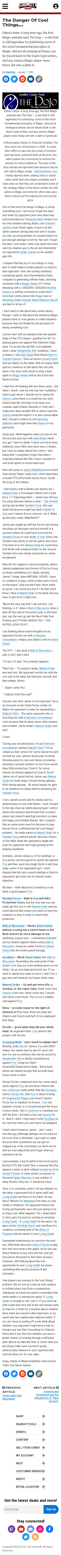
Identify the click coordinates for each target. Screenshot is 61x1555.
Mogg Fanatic (30, 283)
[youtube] (21, 1529)
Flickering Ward (34, 219)
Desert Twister (11, 1173)
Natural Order (10, 493)
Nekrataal (29, 1201)
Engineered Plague (17, 1098)
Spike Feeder (28, 252)
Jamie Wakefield (33, 469)
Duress (17, 359)
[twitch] (11, 1529)
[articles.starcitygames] (35, 1537)
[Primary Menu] (5, 6)
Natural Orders (43, 726)
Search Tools (26, 1424)
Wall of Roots (41, 1244)
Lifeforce (32, 1110)
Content (22, 1439)
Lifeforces (13, 1090)
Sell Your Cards (28, 1447)
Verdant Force (33, 505)
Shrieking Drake (11, 300)
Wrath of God (37, 537)
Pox (4, 860)
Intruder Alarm (30, 300)
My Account (25, 1455)
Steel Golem (45, 925)
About (20, 1479)
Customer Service (29, 1471)
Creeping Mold (12, 1042)
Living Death (9, 1197)
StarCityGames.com (45, 171)
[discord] (30, 1529)
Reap (39, 296)
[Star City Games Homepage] (30, 5)
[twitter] (25, 1537)
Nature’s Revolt (49, 300)
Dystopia (51, 1090)
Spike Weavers (23, 1177)
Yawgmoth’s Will (26, 350)
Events (21, 1432)
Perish (15, 1094)
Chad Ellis (10, 72)
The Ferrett (50, 501)
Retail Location (27, 1486)
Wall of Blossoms (38, 608)
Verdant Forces (11, 537)
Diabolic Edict (10, 713)
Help (19, 1463)
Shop (19, 1416)
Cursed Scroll (49, 359)
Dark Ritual (26, 354)
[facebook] (49, 1529)
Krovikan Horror (26, 1225)
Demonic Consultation (39, 717)
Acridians (8, 957)
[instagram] (40, 1529)
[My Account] (55, 6)
